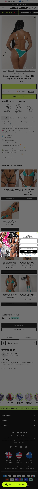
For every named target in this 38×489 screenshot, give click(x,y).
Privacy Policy (27, 255)
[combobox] (21, 245)
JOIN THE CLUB (28, 251)
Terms (30, 255)
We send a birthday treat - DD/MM (25, 246)
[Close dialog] (37, 233)
